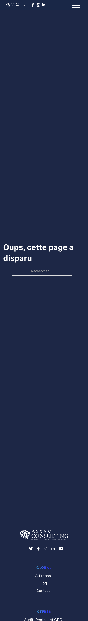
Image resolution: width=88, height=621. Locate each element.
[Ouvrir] (76, 5)
